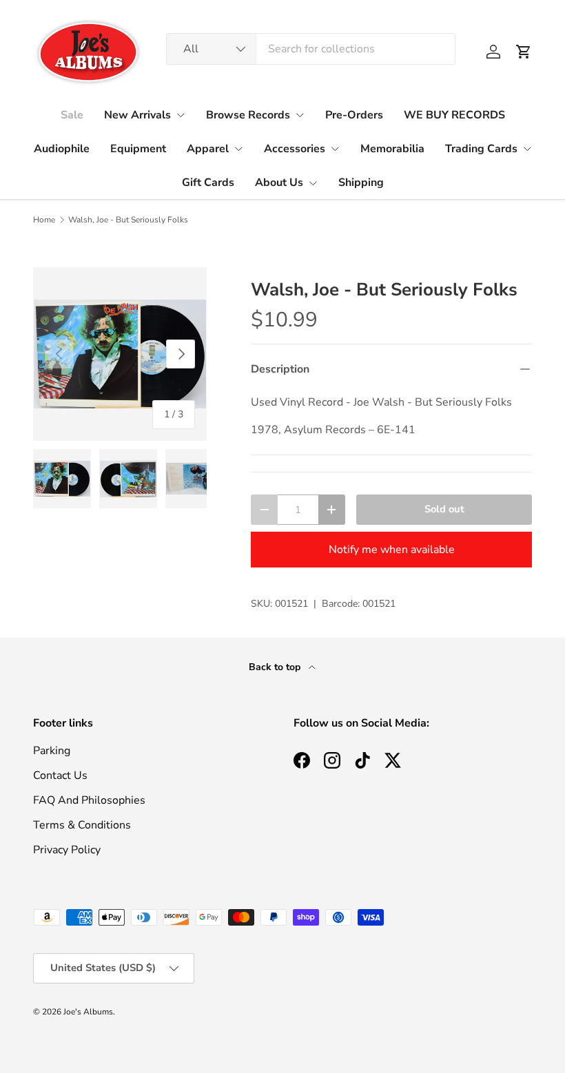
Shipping (361, 182)
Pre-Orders (354, 115)
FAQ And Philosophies (89, 800)
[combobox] (311, 49)
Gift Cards (208, 182)
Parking (51, 750)
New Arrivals (137, 115)
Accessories (294, 148)
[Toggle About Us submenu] (313, 183)
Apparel (208, 148)
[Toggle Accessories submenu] (335, 148)
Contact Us (60, 775)
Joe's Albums (88, 1011)
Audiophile (62, 148)
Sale (72, 115)
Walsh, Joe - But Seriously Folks (128, 220)
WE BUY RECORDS (454, 115)
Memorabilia (392, 148)
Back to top (276, 667)
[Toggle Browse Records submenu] (299, 115)
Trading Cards (481, 148)
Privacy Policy (67, 849)
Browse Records (248, 115)
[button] (523, 52)
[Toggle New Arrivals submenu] (180, 115)
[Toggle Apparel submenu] (238, 148)
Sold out (444, 509)
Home (44, 220)
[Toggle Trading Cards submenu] (527, 148)
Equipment (138, 148)
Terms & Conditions (82, 825)
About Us (279, 182)
